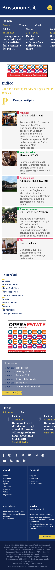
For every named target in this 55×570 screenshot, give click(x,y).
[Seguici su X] (23, 456)
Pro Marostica (8, 310)
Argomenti (7, 494)
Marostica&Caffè (29, 155)
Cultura (6, 481)
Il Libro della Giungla (26, 379)
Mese (24, 412)
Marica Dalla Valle (10, 288)
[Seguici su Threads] (16, 456)
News (5, 476)
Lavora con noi (36, 484)
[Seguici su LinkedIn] (29, 456)
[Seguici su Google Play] (24, 461)
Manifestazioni (28, 152)
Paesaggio (7, 306)
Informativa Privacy (21, 564)
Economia (7, 478)
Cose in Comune (29, 209)
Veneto (22, 25)
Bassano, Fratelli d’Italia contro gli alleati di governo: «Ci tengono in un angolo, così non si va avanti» (23, 430)
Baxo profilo (22, 368)
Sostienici (47, 536)
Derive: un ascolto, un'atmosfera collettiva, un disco (34, 42)
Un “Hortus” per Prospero (34, 211)
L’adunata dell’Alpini (31, 115)
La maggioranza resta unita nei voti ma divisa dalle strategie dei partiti (13, 42)
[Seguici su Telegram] (43, 456)
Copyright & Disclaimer (17, 566)
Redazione (34, 478)
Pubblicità (34, 481)
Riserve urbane (28, 243)
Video (5, 492)
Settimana (8, 412)
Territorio (7, 486)
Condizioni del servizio (37, 566)
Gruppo (33, 476)
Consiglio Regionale (12, 313)
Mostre (24, 240)
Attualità (24, 112)
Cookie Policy (36, 564)
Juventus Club (22, 375)
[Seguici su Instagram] (9, 456)
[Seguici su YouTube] (4, 461)
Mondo (38, 25)
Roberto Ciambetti (11, 284)
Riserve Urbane (9, 302)
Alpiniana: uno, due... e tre (34, 180)
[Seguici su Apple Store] (17, 461)
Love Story (21, 383)
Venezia (6, 281)
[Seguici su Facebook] (3, 456)
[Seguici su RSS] (11, 461)
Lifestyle (6, 489)
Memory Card (23, 371)
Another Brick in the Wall (28, 386)
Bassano (7, 25)
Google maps (8, 519)
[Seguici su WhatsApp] (36, 456)
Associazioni (27, 177)
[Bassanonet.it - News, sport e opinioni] (27, 7)
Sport (5, 484)
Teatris (5, 299)
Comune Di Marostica (12, 295)
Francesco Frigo (10, 291)
